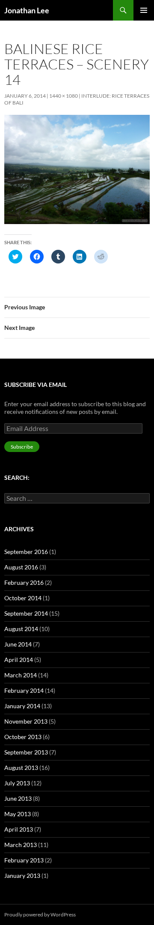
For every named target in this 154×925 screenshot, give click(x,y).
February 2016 (24, 582)
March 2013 (20, 844)
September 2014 (26, 613)
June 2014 (18, 644)
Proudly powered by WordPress (40, 914)
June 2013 (18, 798)
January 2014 (22, 705)
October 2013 (22, 736)
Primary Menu (143, 10)
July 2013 (17, 783)
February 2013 (24, 860)
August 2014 (21, 628)
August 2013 (21, 767)
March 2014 (20, 675)
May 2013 (17, 813)
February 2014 (24, 690)
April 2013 (18, 829)
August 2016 (21, 567)
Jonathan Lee (26, 10)
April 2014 (18, 659)
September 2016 (26, 551)
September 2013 (26, 752)
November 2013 (25, 721)
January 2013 (22, 875)
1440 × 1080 (63, 96)
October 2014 (22, 598)
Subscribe (22, 446)
